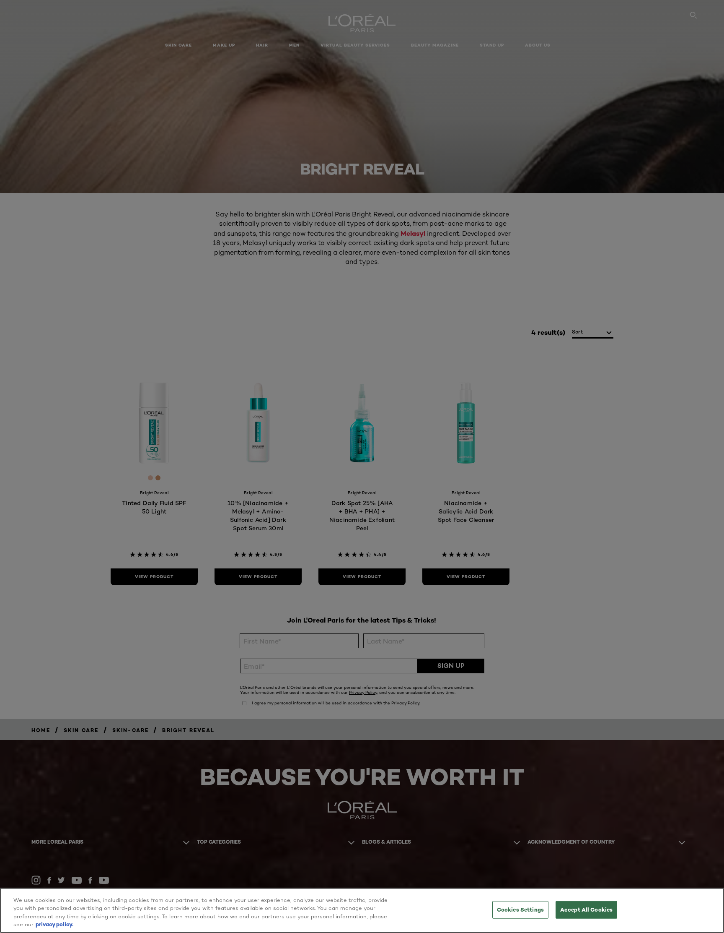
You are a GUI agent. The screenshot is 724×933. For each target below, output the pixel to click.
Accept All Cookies (586, 909)
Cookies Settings (520, 909)
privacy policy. (54, 924)
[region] (362, 910)
